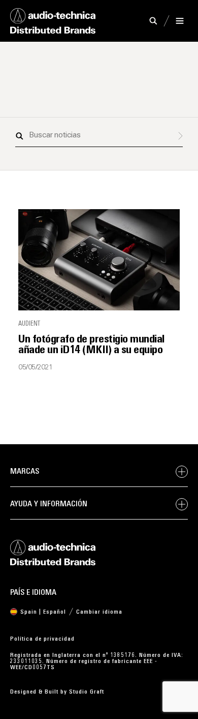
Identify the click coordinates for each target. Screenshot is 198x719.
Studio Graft (86, 692)
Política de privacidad (42, 639)
